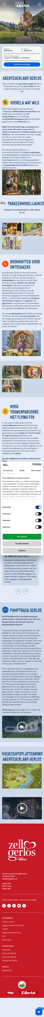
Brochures (6, 950)
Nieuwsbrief (7, 970)
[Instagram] (4, 906)
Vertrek (26, 49)
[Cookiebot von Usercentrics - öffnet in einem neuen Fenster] (32, 464)
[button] (18, 591)
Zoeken (4, 4)
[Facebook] (9, 906)
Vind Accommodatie (22, 64)
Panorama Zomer (9, 957)
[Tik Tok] (14, 906)
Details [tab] (22, 470)
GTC (3, 936)
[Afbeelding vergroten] (21, 182)
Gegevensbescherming (11, 932)
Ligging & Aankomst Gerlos (13, 925)
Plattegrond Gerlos (10, 960)
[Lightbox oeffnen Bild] (11, 229)
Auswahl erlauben (22, 543)
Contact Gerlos (8, 922)
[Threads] (24, 906)
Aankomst (7, 49)
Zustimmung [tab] (8, 470)
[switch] (38, 514)
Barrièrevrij (6, 940)
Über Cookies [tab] (36, 470)
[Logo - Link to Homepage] (21, 4)
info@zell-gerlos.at (9, 879)
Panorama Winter (9, 953)
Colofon (5, 929)
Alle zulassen (22, 537)
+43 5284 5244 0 (8, 876)
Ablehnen (22, 550)
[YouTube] (19, 906)
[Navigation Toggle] (39, 4)
